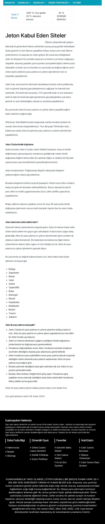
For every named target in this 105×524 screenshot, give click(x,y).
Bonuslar (38, 3)
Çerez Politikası (40, 459)
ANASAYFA (10, 3)
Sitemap (11, 455)
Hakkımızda (13, 447)
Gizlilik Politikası (40, 455)
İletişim (77, 3)
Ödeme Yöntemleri (58, 3)
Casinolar (23, 3)
